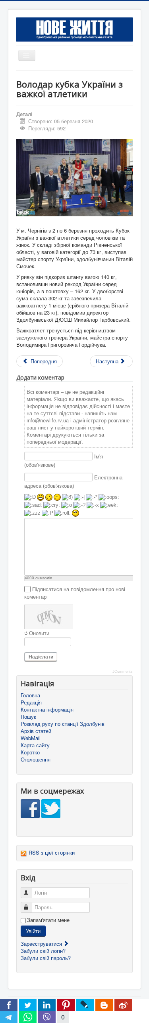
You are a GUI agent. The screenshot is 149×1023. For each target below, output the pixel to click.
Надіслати (41, 657)
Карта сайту (35, 745)
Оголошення (35, 759)
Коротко (30, 752)
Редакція (31, 702)
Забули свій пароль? (46, 958)
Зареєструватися (42, 943)
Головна (30, 695)
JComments (122, 672)
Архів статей (36, 731)
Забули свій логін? (43, 950)
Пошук (28, 716)
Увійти (33, 931)
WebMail (31, 738)
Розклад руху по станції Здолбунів (62, 723)
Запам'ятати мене (48, 920)
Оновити (39, 633)
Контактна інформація (47, 709)
